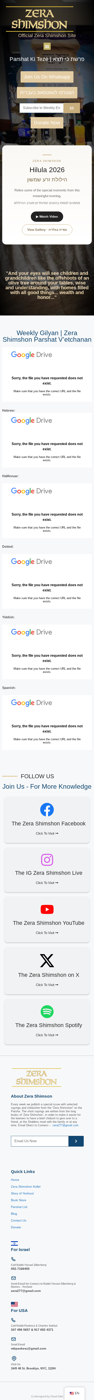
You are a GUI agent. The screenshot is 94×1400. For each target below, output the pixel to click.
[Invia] (71, 108)
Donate (16, 1227)
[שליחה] (76, 1141)
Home (15, 1180)
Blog (14, 1213)
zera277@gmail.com (65, 1125)
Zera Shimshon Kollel (25, 1186)
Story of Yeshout (22, 1193)
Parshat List (19, 1207)
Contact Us (18, 1220)
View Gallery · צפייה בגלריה (47, 229)
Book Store (19, 1200)
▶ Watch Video (47, 216)
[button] (47, 46)
